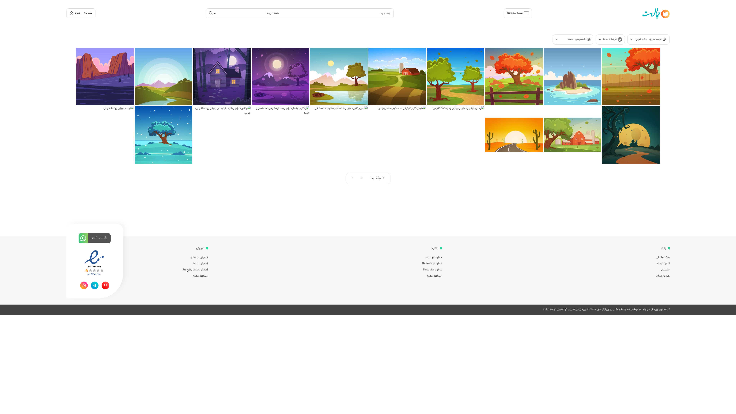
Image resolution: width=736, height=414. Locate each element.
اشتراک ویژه (663, 264)
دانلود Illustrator (432, 270)
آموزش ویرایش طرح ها (195, 270)
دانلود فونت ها (433, 257)
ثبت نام (88, 13)
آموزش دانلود (200, 264)
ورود (77, 13)
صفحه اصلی (663, 257)
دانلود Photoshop (431, 264)
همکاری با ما (663, 276)
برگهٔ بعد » (377, 178)
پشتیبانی (665, 270)
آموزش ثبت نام (199, 257)
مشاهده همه (434, 276)
